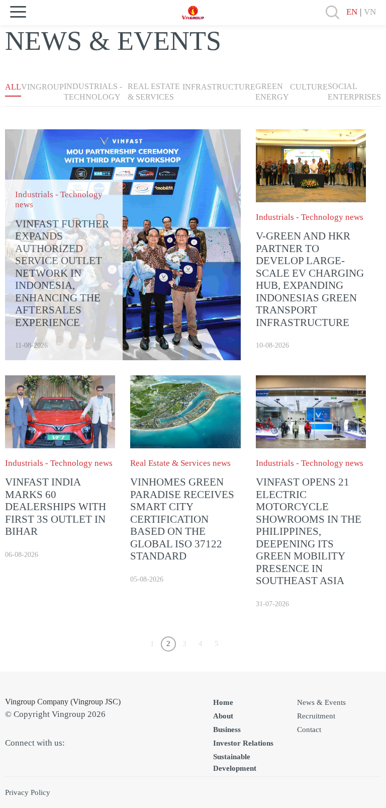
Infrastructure (218, 87)
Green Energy (272, 91)
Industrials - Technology (93, 91)
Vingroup (42, 87)
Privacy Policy (27, 792)
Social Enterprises (354, 91)
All (13, 87)
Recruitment (316, 716)
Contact (309, 729)
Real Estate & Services (154, 91)
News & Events (321, 702)
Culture (309, 87)
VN (370, 12)
